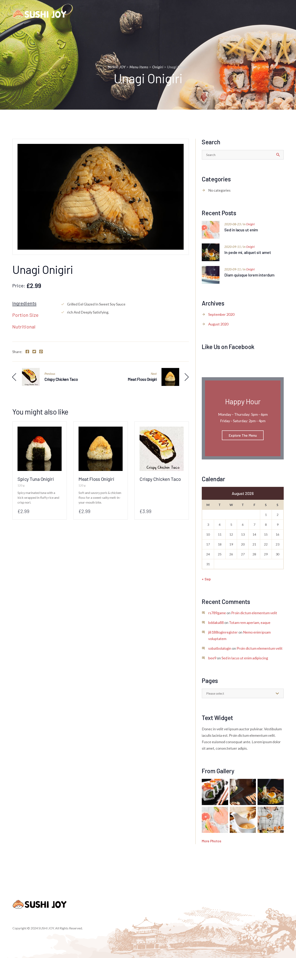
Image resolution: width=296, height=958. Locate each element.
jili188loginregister (223, 632)
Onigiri (250, 224)
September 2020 (221, 314)
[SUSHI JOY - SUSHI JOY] (39, 14)
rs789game (217, 613)
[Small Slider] (243, 792)
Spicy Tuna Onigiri (36, 479)
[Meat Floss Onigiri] (101, 430)
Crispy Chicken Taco (160, 479)
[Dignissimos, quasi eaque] (243, 820)
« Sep (206, 579)
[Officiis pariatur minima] (271, 792)
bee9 (212, 658)
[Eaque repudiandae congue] (271, 820)
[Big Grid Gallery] (215, 820)
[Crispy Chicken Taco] (162, 430)
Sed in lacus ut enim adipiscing (244, 658)
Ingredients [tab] (24, 303)
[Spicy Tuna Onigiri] (40, 430)
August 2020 (218, 324)
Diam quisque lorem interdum (249, 274)
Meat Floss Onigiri (96, 479)
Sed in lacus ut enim (241, 229)
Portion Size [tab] (25, 315)
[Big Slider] (215, 792)
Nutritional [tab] (23, 326)
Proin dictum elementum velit (254, 613)
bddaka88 (216, 622)
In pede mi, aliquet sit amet (247, 252)
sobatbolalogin (219, 648)
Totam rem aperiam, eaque (249, 622)
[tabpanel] (125, 308)
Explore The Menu (243, 435)
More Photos (211, 841)
